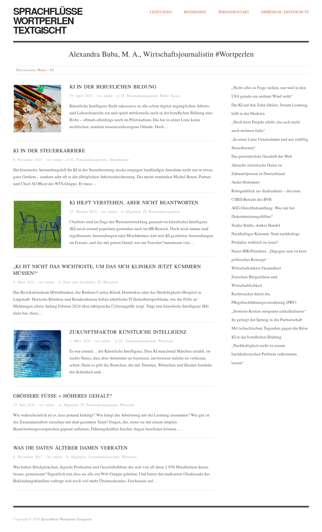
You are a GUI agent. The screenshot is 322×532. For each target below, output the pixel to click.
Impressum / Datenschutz (285, 11)
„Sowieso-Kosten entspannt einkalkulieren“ (268, 311)
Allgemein (133, 211)
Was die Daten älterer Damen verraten (70, 447)
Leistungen (161, 11)
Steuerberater (119, 159)
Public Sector (170, 95)
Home (41, 69)
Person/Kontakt (234, 11)
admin (108, 95)
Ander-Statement (245, 182)
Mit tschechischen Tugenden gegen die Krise (269, 328)
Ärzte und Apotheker (79, 282)
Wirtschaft (110, 282)
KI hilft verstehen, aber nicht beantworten (133, 202)
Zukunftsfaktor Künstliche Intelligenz (127, 331)
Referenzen (195, 11)
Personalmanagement (142, 95)
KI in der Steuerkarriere (49, 150)
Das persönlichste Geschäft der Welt (261, 156)
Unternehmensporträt (140, 340)
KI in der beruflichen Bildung (113, 86)
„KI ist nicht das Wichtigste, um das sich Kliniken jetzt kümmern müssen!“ (107, 269)
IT (122, 95)
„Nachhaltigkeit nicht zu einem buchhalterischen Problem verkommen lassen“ (264, 353)
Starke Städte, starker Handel (255, 225)
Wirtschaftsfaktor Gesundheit (256, 268)
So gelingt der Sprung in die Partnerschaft (266, 319)
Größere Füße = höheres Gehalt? (62, 395)
